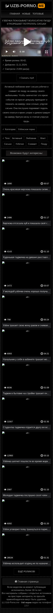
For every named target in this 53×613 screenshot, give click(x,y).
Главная (15, 13)
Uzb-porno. (27, 5)
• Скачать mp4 (26, 78)
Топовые (38, 13)
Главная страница (28, 581)
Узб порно (26, 602)
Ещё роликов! (26, 571)
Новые (26, 13)
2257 (26, 605)
